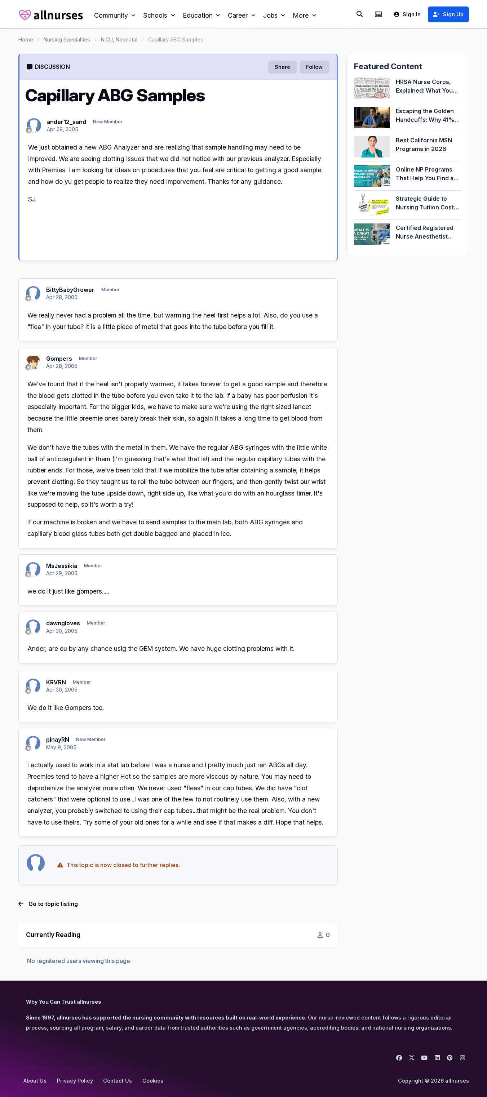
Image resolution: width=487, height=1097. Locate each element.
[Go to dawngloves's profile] (33, 626)
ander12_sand (66, 121)
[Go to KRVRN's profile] (33, 686)
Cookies (152, 1081)
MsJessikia (61, 565)
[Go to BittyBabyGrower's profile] (33, 293)
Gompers (59, 358)
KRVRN (56, 682)
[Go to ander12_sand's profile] (34, 125)
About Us (35, 1081)
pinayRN (57, 739)
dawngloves (63, 623)
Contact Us (117, 1081)
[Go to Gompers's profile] (33, 362)
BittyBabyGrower (70, 289)
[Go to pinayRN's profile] (33, 743)
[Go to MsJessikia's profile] (33, 569)
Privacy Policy (75, 1081)
